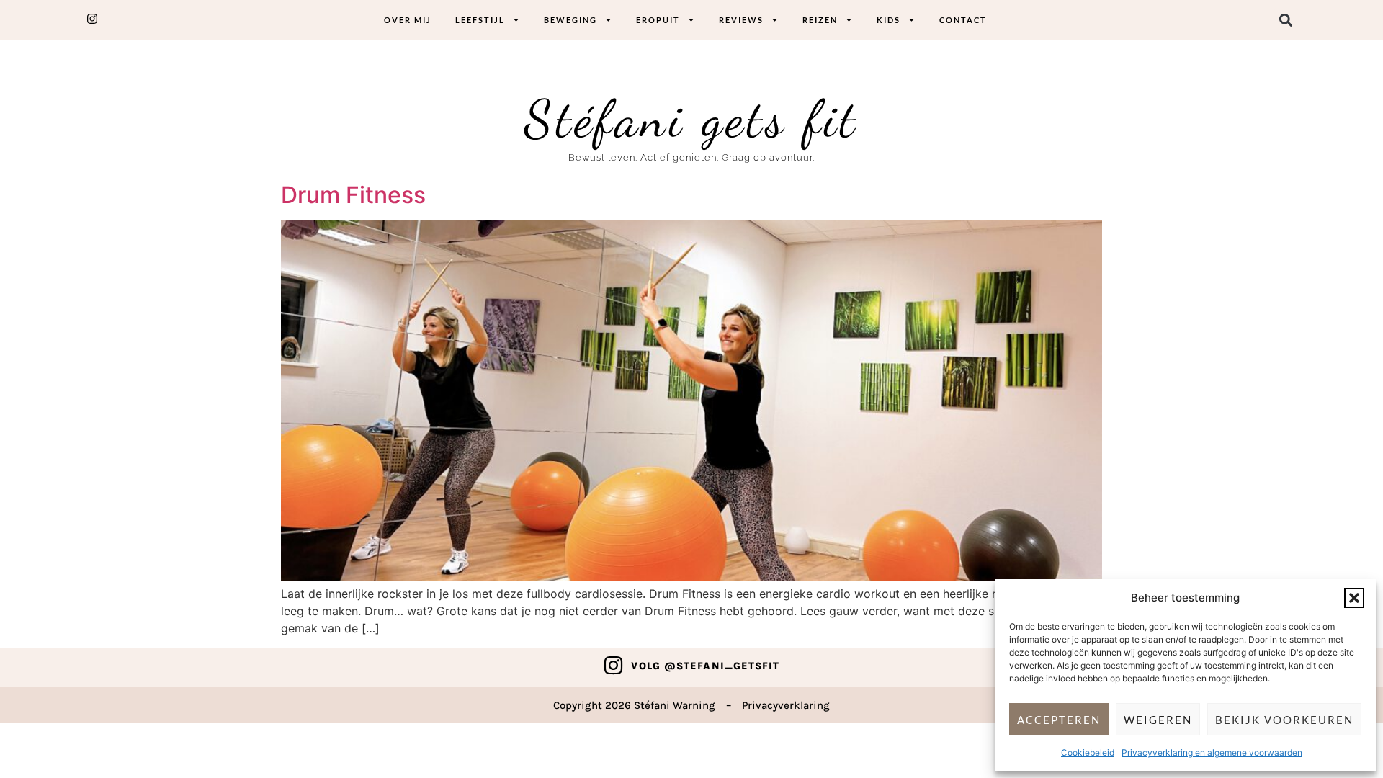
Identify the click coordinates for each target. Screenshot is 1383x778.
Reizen (820, 19)
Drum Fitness (353, 195)
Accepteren (1059, 719)
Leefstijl (480, 19)
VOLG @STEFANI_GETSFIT (705, 666)
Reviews (741, 19)
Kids (888, 19)
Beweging (570, 19)
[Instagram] (613, 665)
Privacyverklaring (786, 705)
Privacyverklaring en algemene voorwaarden (1212, 752)
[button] (1354, 598)
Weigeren (1158, 719)
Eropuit (658, 19)
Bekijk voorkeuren (1284, 719)
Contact (963, 19)
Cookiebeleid (1087, 752)
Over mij (407, 19)
